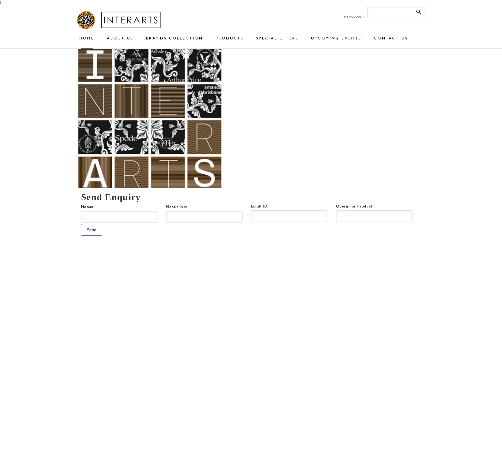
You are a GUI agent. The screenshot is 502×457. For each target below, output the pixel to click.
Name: (89, 206)
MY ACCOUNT (354, 16)
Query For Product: (355, 206)
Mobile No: (178, 206)
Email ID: (260, 206)
